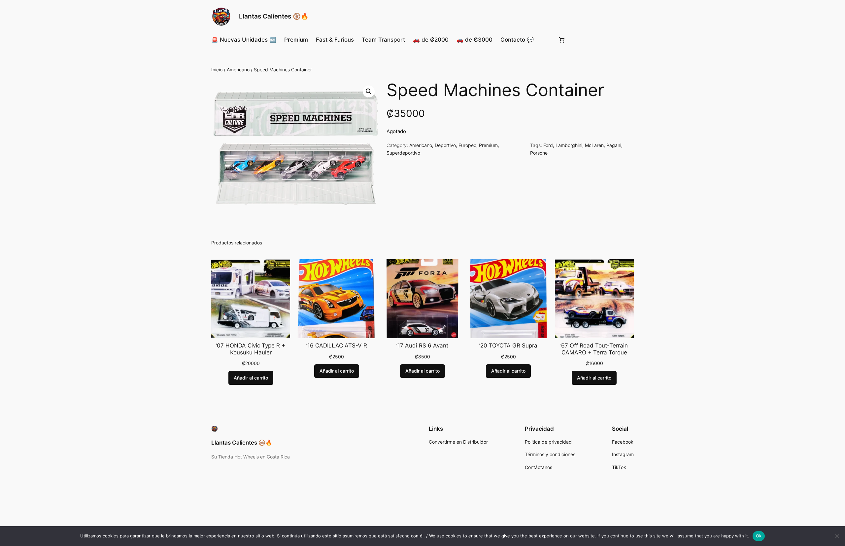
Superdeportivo (403, 153)
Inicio (216, 69)
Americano (238, 69)
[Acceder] (546, 40)
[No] (836, 536)
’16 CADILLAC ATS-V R (336, 345)
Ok (759, 535)
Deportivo (445, 145)
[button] (369, 91)
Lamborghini (569, 145)
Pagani (613, 145)
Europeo (467, 145)
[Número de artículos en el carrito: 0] (562, 40)
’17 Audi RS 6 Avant (422, 345)
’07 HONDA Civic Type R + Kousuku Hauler (250, 348)
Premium (488, 145)
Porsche (539, 153)
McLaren (594, 145)
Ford (548, 145)
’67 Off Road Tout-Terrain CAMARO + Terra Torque (594, 348)
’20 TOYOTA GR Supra (508, 345)
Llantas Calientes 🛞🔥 (274, 16)
